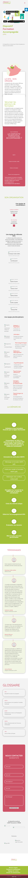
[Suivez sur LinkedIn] (14, 215)
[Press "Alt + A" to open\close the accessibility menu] (26, 9)
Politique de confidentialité (13, 869)
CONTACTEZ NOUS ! (14, 807)
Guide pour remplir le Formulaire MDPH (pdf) (14, 470)
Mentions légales (13, 867)
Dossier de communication (13, 872)
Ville (14, 791)
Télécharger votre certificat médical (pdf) (14, 478)
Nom (14, 769)
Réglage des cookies (13, 871)
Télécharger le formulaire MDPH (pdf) (14, 463)
